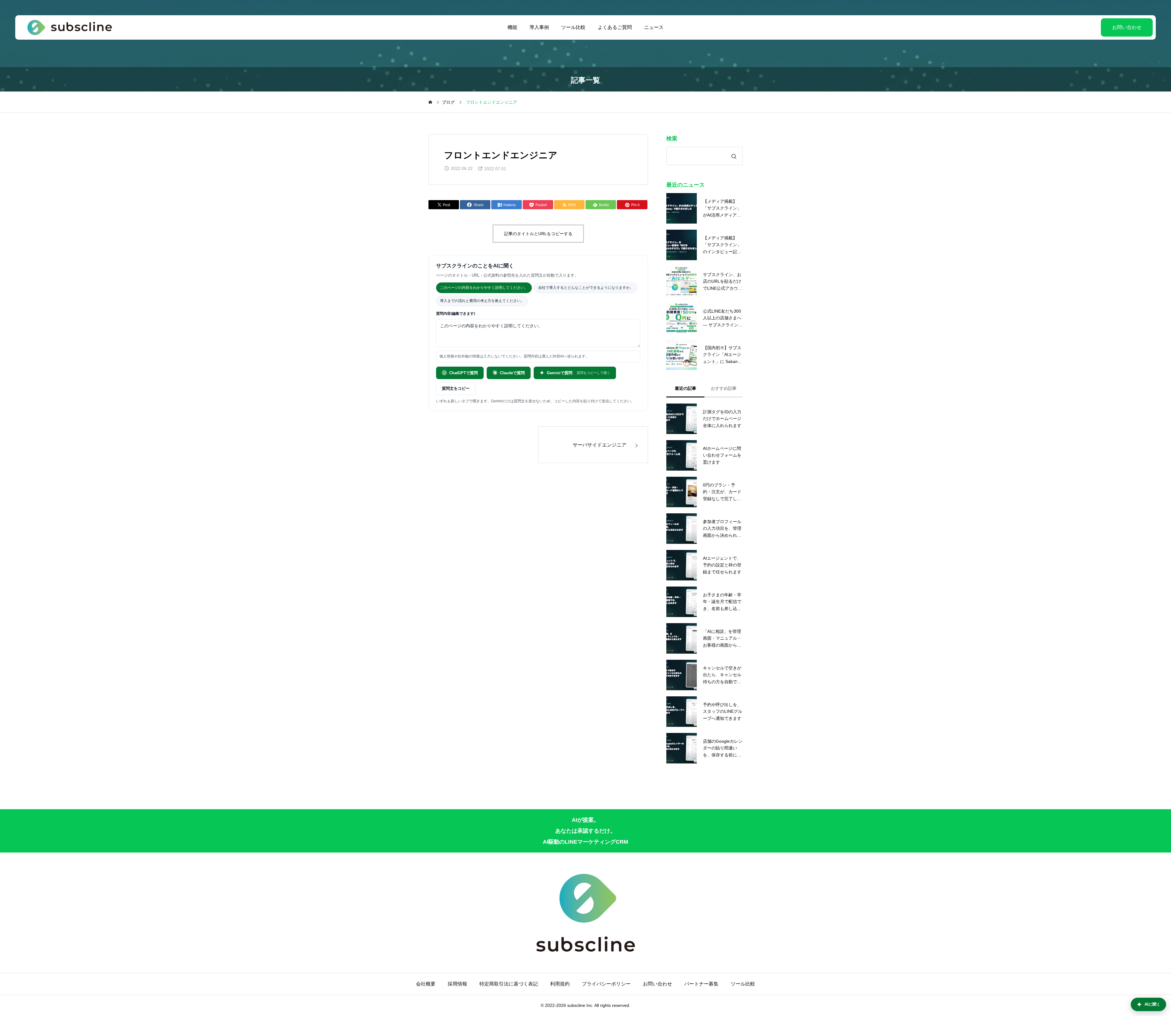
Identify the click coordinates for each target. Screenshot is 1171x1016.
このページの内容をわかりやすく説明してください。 (484, 287)
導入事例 (539, 27)
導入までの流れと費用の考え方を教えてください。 (482, 301)
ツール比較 (573, 27)
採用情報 (457, 983)
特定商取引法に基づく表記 (508, 983)
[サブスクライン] (69, 27)
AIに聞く (1152, 1004)
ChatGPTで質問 (463, 373)
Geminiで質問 (578, 373)
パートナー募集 (701, 983)
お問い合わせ (1126, 27)
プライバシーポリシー (606, 983)
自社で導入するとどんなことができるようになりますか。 (585, 287)
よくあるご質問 (615, 27)
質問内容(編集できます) (455, 313)
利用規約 (560, 983)
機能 (512, 27)
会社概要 (425, 983)
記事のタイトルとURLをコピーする (538, 233)
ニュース (654, 27)
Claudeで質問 (512, 373)
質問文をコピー (456, 388)
